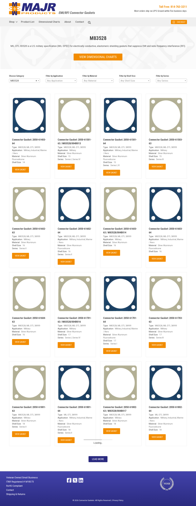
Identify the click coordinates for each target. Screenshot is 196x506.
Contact (79, 21)
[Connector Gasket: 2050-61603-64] (166, 203)
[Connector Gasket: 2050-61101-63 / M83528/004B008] (75, 471)
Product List (27, 21)
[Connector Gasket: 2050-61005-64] (29, 471)
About (67, 21)
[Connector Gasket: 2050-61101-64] (120, 471)
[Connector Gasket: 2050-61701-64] (120, 292)
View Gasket (20, 169)
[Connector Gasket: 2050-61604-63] (29, 292)
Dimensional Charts (49, 21)
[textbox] (61, 81)
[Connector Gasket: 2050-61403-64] (29, 114)
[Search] (89, 22)
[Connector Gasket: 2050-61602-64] (75, 203)
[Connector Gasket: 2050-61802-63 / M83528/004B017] (120, 382)
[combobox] (24, 81)
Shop (11, 21)
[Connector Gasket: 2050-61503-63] (166, 114)
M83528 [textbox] (23, 80)
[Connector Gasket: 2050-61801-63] (29, 382)
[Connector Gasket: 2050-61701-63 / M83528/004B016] (75, 292)
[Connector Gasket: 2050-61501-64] (120, 114)
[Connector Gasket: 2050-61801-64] (75, 382)
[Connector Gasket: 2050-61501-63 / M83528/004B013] (75, 114)
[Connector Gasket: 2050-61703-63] (166, 292)
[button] (16, 22)
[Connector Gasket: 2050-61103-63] (166, 471)
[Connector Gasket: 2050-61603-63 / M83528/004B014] (120, 203)
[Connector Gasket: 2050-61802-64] (166, 382)
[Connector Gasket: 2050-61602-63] (29, 203)
